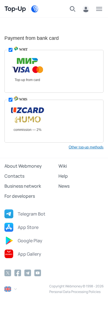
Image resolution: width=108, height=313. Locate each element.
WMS (22, 99)
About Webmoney (23, 166)
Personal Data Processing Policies (75, 291)
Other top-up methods (86, 147)
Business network (22, 186)
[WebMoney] (35, 9)
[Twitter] (7, 273)
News (64, 186)
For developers (19, 196)
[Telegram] (27, 273)
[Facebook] (17, 273)
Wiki (62, 166)
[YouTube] (37, 273)
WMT (23, 50)
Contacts (14, 176)
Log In (85, 8)
